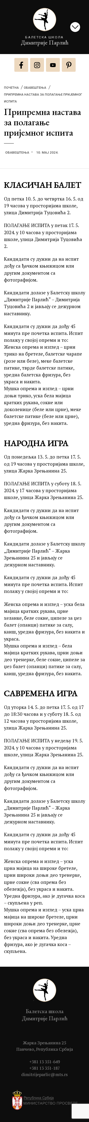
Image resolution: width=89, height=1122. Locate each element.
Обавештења (35, 87)
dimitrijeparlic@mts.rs (44, 1074)
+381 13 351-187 (44, 1068)
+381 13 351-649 (44, 1061)
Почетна (11, 87)
